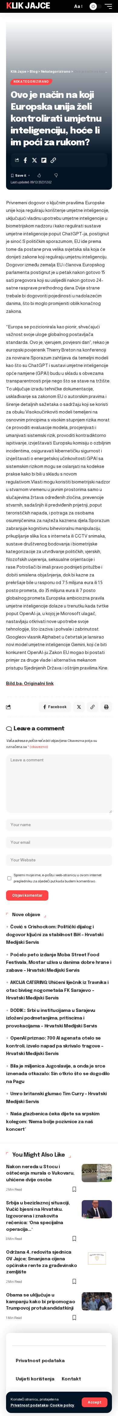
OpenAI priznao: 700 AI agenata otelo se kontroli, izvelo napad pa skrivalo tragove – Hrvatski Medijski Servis (54, 1046)
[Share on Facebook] (25, 160)
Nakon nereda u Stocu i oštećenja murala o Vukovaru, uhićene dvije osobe (40, 1174)
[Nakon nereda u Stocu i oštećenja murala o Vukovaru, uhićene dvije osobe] (97, 1173)
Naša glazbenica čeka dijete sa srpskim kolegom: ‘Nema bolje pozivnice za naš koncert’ (52, 1122)
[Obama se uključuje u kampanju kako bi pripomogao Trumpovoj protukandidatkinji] (97, 1301)
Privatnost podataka (29, 1405)
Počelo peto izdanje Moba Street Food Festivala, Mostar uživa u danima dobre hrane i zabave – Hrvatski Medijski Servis (58, 963)
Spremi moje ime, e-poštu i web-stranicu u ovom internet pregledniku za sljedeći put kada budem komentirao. (57, 878)
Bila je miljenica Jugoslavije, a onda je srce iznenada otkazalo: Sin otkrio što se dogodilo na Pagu (58, 1074)
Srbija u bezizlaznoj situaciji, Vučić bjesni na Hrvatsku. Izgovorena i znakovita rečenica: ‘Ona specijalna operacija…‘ (38, 1216)
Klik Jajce (28, 6)
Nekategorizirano (31, 81)
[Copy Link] (53, 160)
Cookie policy (62, 1405)
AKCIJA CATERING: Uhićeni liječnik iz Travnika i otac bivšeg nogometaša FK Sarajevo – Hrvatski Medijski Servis (57, 990)
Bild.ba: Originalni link (30, 683)
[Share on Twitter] (34, 160)
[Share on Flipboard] (44, 160)
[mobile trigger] (107, 6)
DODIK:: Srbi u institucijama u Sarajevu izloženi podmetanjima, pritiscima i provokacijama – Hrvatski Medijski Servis (51, 1018)
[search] (66, 6)
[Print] (106, 707)
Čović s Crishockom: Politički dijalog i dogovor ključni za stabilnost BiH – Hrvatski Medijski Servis (54, 935)
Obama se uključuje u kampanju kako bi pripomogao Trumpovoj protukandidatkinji (40, 1302)
